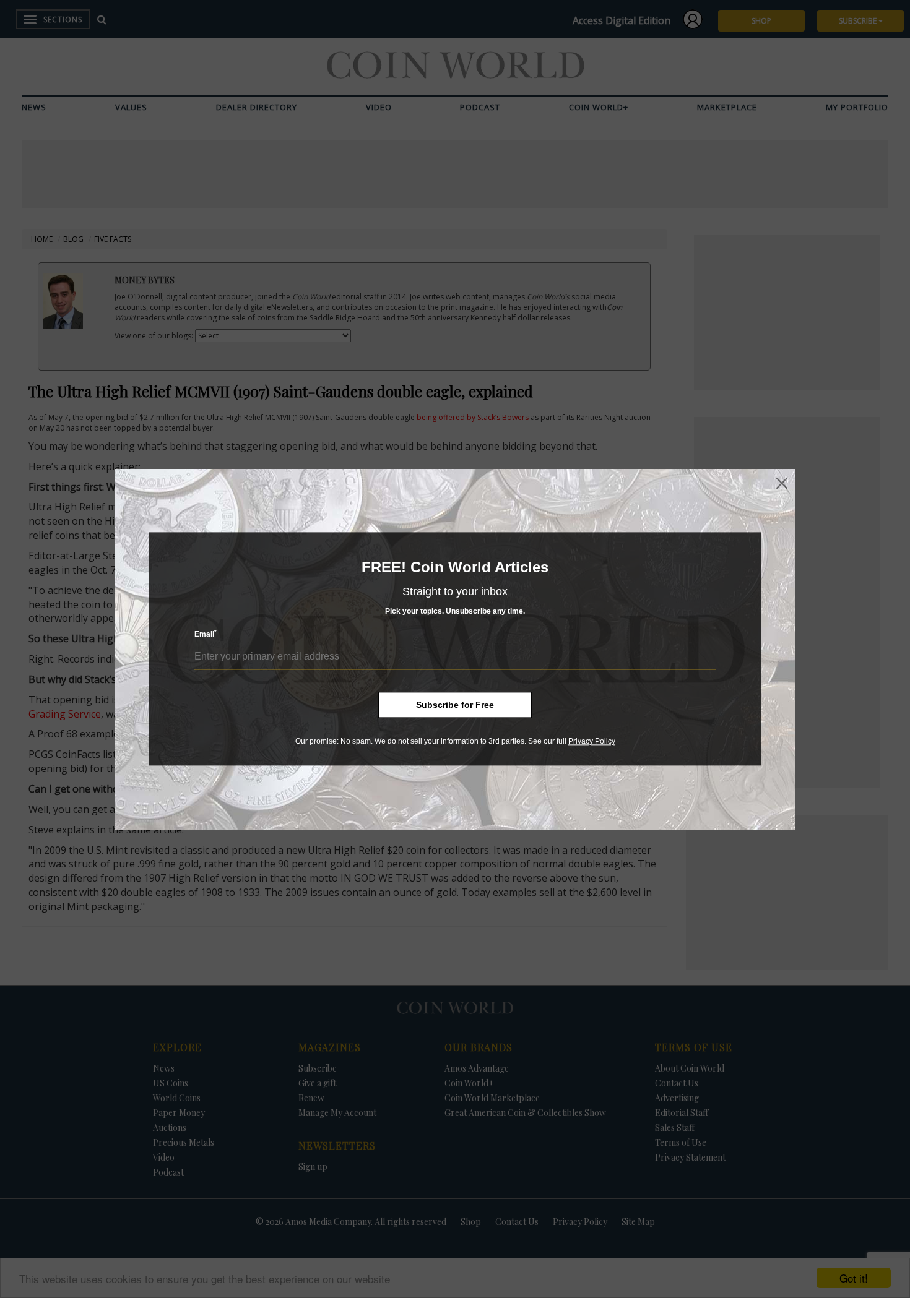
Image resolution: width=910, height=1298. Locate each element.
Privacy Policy (591, 741)
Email (205, 634)
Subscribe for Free (455, 705)
